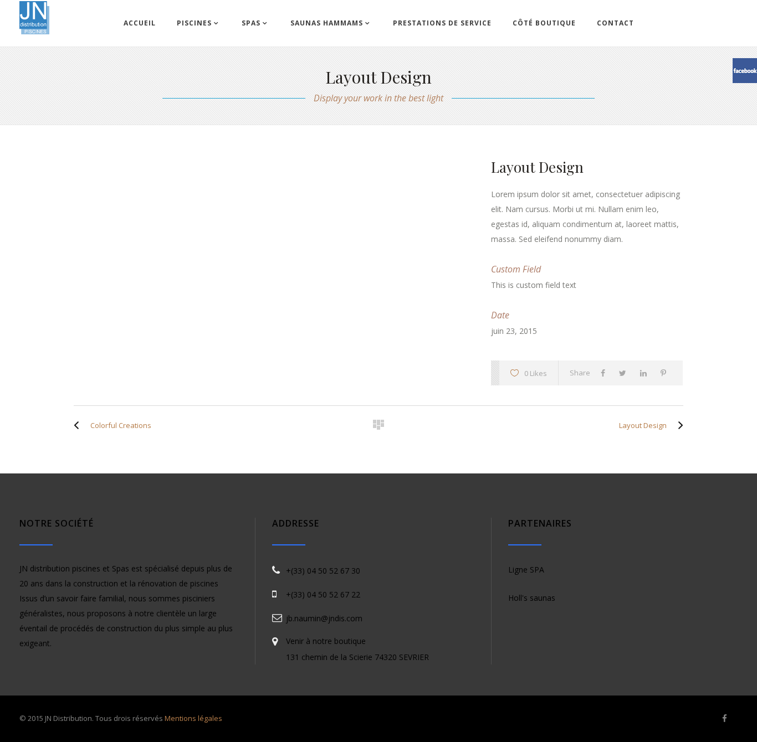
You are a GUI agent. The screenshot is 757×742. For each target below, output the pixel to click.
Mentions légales (193, 718)
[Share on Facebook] (606, 373)
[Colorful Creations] (79, 425)
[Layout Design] (677, 425)
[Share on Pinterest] (666, 373)
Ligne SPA (526, 569)
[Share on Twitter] (625, 373)
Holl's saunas (531, 597)
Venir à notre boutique (326, 641)
